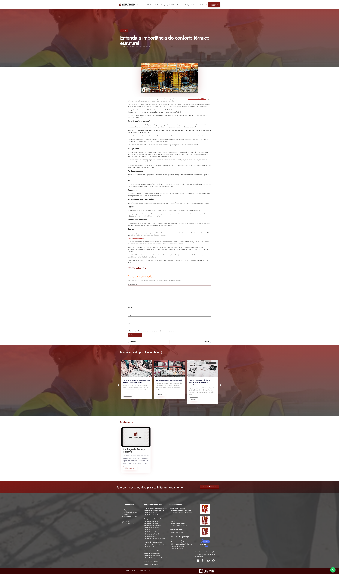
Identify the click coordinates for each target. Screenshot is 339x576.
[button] (118, 385)
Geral (124, 30)
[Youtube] (208, 560)
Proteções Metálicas (190, 5)
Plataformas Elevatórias (177, 5)
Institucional (201, 5)
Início (121, 47)
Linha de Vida (151, 5)
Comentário (132, 284)
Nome (130, 307)
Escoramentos (140, 5)
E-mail (130, 315)
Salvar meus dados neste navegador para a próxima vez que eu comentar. (154, 331)
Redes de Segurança (162, 5)
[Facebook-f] (198, 560)
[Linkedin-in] (203, 560)
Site (129, 323)
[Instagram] (213, 560)
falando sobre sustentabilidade (197, 99)
